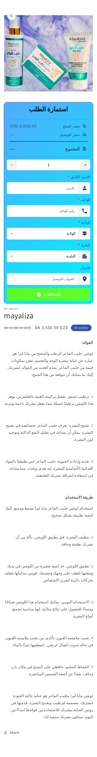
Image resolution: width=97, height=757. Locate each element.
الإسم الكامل (79, 177)
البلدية (84, 245)
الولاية (84, 222)
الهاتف (84, 199)
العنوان (85, 267)
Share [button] (14, 732)
